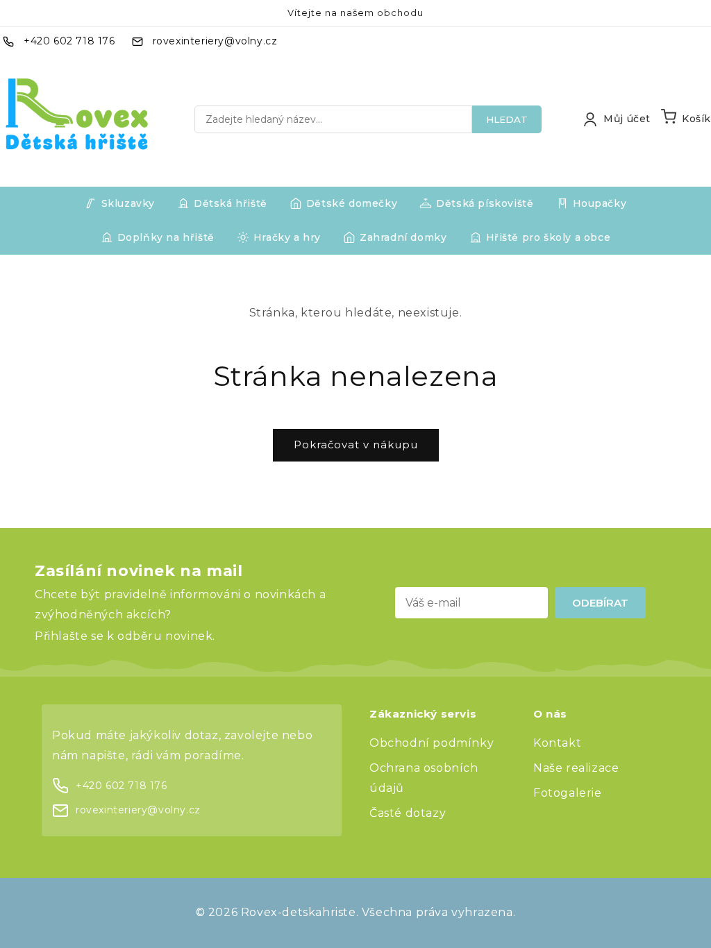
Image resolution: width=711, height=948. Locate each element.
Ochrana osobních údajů (423, 778)
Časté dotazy (407, 813)
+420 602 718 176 (69, 41)
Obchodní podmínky (431, 743)
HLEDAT (507, 119)
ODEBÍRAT (600, 602)
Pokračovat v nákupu (356, 444)
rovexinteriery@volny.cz (215, 41)
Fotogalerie (567, 792)
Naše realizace (576, 768)
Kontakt (557, 743)
